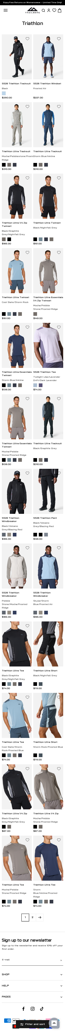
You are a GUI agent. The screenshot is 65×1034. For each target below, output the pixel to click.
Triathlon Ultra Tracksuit (16, 151)
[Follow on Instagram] (32, 1008)
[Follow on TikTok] (41, 1008)
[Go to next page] (39, 917)
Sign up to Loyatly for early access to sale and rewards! (32, 3)
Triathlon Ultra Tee (13, 671)
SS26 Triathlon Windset (47, 84)
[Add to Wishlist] (27, 38)
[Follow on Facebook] (23, 1008)
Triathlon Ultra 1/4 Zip (14, 814)
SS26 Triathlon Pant (45, 518)
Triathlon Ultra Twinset (47, 223)
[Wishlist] (54, 10)
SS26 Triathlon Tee (44, 372)
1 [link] (25, 917)
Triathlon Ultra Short (45, 671)
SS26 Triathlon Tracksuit (16, 84)
